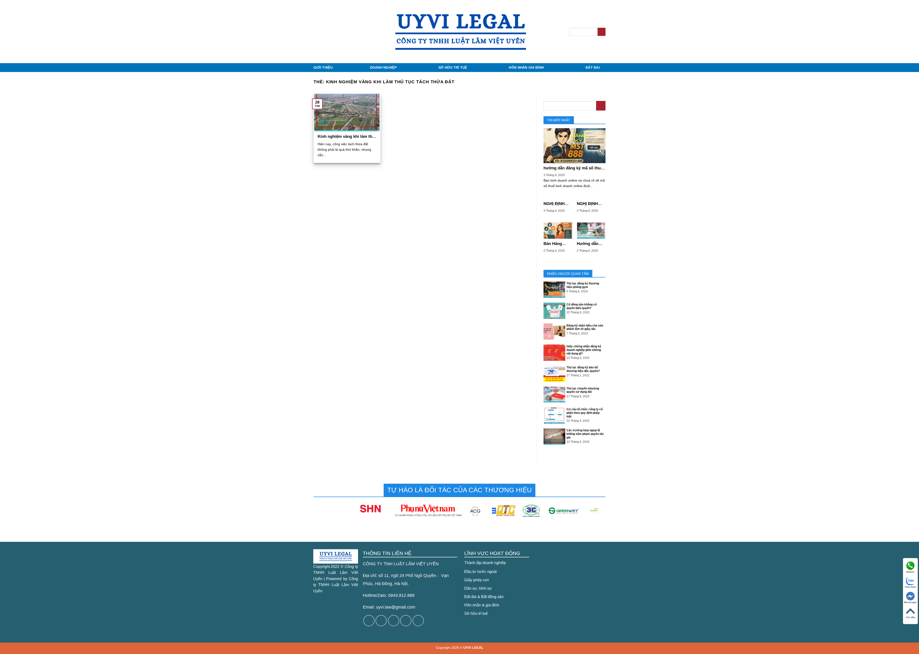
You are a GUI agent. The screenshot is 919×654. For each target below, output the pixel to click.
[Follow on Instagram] (381, 620)
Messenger (910, 602)
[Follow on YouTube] (418, 620)
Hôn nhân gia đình (526, 67)
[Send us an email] (405, 620)
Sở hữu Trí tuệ (452, 67)
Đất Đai (593, 67)
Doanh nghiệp (383, 67)
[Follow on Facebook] (369, 620)
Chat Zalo (910, 587)
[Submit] (601, 32)
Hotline (910, 572)
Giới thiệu (323, 67)
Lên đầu (910, 617)
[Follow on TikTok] (393, 620)
